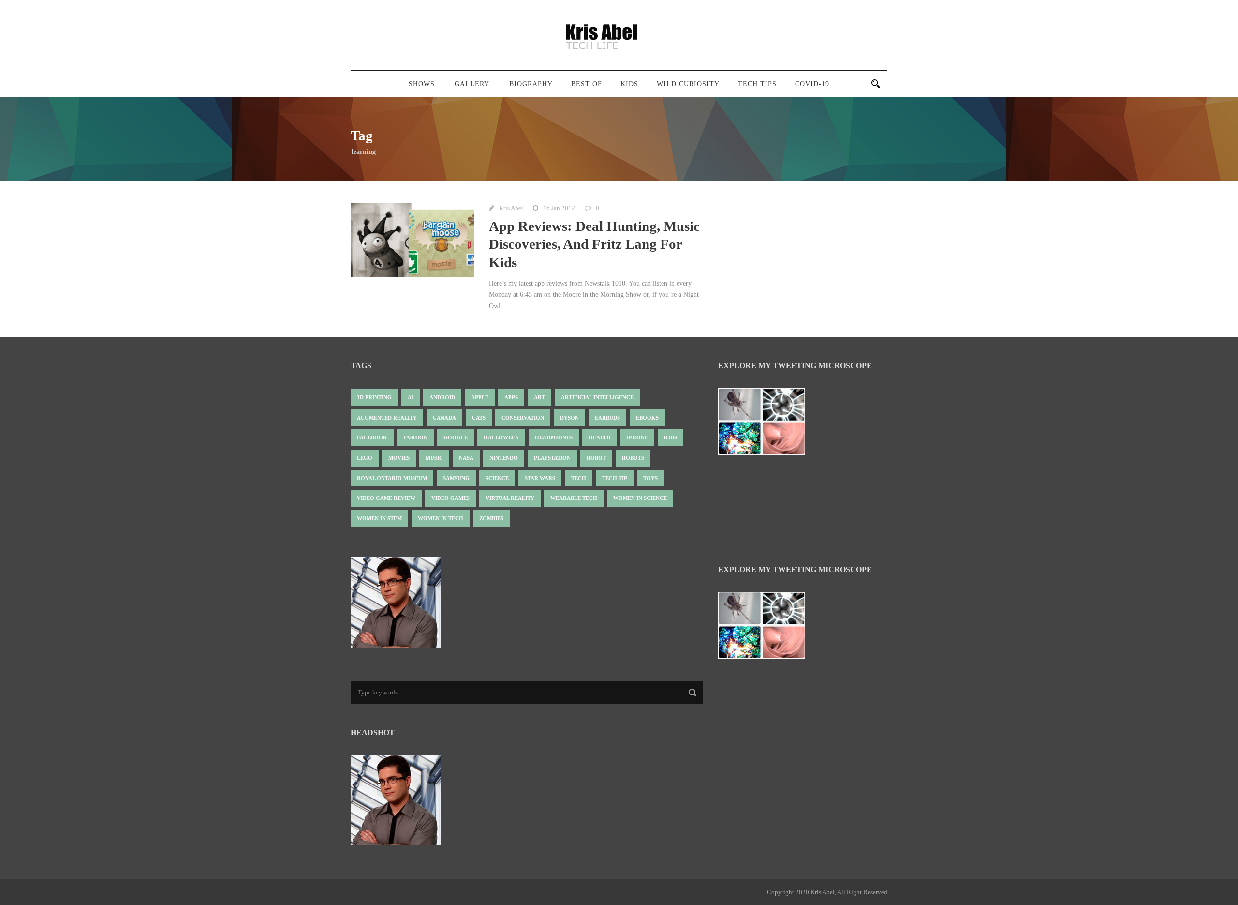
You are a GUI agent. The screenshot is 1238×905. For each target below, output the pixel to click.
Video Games (450, 498)
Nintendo (503, 458)
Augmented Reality (387, 418)
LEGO (364, 458)
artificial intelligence (597, 397)
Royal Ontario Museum (392, 478)
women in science (640, 498)
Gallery (472, 84)
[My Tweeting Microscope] (766, 424)
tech (578, 478)
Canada (444, 418)
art (539, 397)
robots (633, 458)
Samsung (456, 478)
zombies (491, 518)
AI (410, 397)
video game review (386, 498)
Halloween (501, 437)
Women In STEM (379, 518)
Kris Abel (511, 207)
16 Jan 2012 (559, 207)
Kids (629, 84)
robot (596, 458)
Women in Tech (440, 518)
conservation (522, 418)
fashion (415, 437)
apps (511, 397)
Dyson (569, 418)
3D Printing (374, 397)
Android (442, 397)
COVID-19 (812, 84)
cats (479, 418)
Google (455, 437)
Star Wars (540, 478)
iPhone (637, 437)
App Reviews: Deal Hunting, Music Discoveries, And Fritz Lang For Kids (594, 244)
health (600, 437)
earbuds (607, 418)
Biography (531, 84)
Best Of (586, 84)
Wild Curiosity (688, 84)
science (497, 478)
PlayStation (552, 458)
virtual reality (510, 498)
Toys (650, 478)
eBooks (647, 418)
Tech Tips (757, 84)
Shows (422, 84)
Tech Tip (614, 478)
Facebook (372, 437)
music (434, 458)
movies (399, 458)
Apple (479, 397)
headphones (554, 437)
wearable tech (573, 498)
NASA (466, 458)
